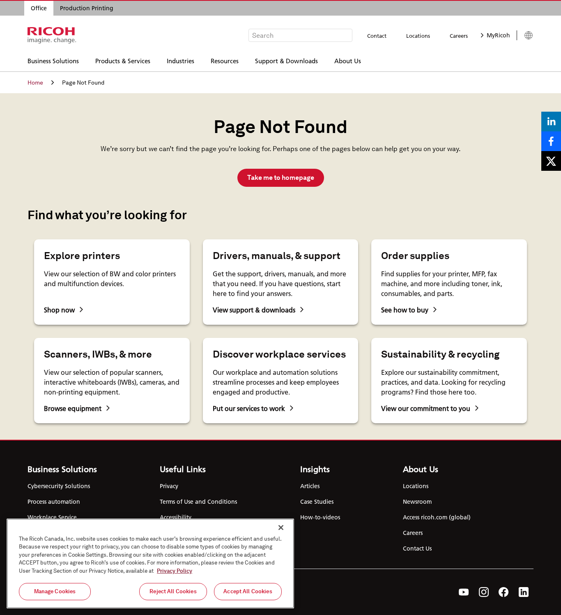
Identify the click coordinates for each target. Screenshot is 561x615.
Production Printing (86, 8)
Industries (180, 60)
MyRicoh (498, 35)
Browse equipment (72, 408)
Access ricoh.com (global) (437, 517)
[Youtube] (464, 592)
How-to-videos (320, 517)
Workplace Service (52, 517)
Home (35, 82)
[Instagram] (484, 592)
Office (39, 8)
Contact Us (417, 548)
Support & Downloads (286, 60)
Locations (418, 35)
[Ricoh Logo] (52, 35)
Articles (310, 486)
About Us (347, 60)
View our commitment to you (425, 408)
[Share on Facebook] (551, 141)
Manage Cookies (55, 591)
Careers (459, 35)
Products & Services (122, 60)
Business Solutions (53, 60)
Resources (225, 60)
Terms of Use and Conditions (198, 501)
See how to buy (404, 309)
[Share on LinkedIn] (551, 121)
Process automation (54, 501)
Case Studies (316, 501)
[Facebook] (504, 592)
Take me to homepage (280, 177)
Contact (376, 35)
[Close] (281, 528)
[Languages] (525, 35)
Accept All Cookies (247, 591)
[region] (150, 563)
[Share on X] (551, 161)
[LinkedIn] (524, 592)
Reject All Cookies (172, 591)
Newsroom (417, 501)
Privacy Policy (174, 571)
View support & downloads (254, 309)
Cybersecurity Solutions (59, 486)
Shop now (59, 309)
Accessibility (175, 517)
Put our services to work (249, 408)
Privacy (169, 486)
